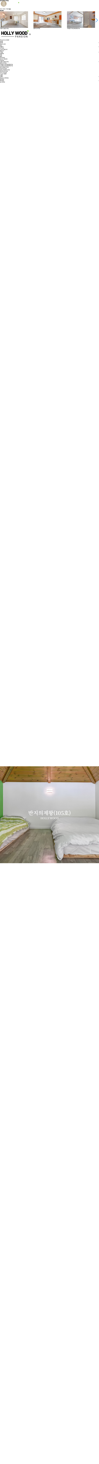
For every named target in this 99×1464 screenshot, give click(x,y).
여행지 (1, 76)
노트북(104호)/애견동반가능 (6, 65)
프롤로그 (2, 46)
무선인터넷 (2, 57)
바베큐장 (2, 53)
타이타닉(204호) (4, 71)
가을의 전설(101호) (4, 61)
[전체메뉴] (10, 9)
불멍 (1, 56)
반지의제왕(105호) (4, 67)
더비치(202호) (3, 68)
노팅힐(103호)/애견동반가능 (6, 64)
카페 (1, 55)
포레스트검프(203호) (5, 70)
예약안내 (2, 80)
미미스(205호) (3, 72)
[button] (96, 20)
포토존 (1, 42)
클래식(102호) (3, 63)
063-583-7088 (4, 9)
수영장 (1, 52)
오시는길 (2, 48)
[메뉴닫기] (30, 34)
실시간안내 (2, 82)
